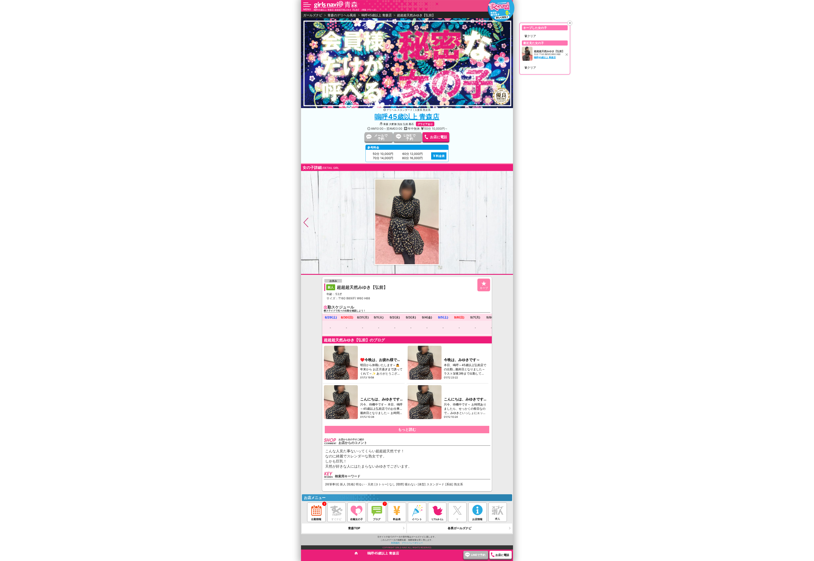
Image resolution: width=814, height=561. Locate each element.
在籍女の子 (356, 519)
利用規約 (395, 543)
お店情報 (477, 519)
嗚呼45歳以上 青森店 (407, 116)
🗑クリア (530, 36)
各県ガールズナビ (459, 528)
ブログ (377, 519)
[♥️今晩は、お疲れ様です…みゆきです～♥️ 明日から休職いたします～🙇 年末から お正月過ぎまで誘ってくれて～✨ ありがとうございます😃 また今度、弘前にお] (341, 362)
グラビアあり (425, 124)
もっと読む (407, 429)
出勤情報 (316, 519)
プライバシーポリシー (412, 543)
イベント (417, 519)
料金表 (440, 156)
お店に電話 (438, 137)
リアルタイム (437, 519)
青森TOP (354, 528)
